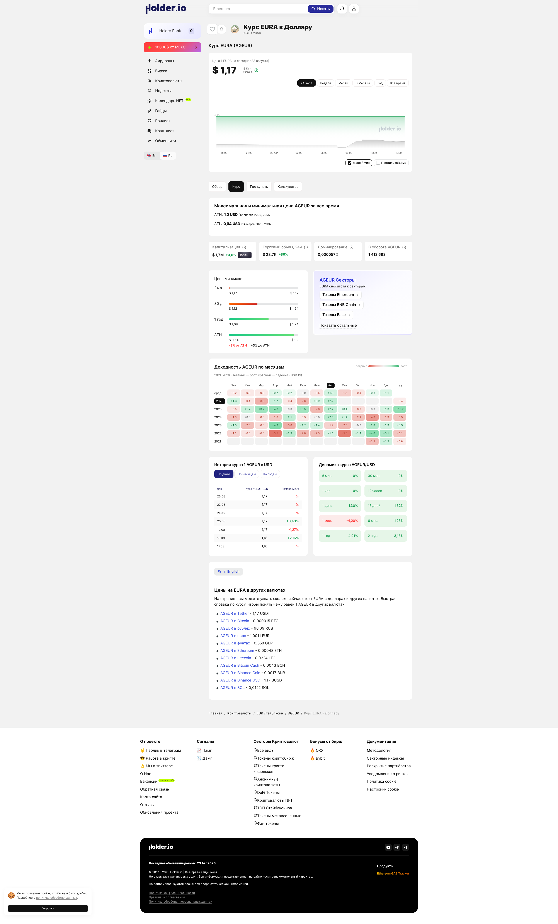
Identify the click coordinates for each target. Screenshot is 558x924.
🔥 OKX (316, 750)
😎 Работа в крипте (157, 758)
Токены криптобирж (275, 758)
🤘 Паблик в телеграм (160, 750)
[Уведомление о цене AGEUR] (221, 29)
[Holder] (161, 847)
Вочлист (162, 121)
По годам (270, 474)
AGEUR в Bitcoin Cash (239, 665)
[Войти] (354, 9)
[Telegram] (397, 847)
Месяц (343, 83)
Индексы (163, 91)
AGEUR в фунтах (235, 643)
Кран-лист (164, 131)
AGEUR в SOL (232, 687)
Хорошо (48, 908)
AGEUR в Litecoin (235, 658)
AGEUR (293, 713)
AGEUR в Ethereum (237, 650)
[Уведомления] (342, 9)
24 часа (306, 83)
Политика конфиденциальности (172, 893)
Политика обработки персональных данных (180, 901)
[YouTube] (388, 847)
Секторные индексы (385, 758)
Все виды (265, 750)
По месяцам (247, 474)
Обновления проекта (159, 812)
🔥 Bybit (317, 758)
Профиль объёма (393, 162)
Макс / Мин (361, 162)
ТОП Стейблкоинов (274, 808)
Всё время (397, 83)
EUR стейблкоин (270, 713)
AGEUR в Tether (234, 613)
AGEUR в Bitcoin (234, 621)
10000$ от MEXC (170, 47)
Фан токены (268, 823)
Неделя (325, 83)
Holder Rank (170, 31)
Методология (379, 750)
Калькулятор (288, 186)
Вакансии (148, 781)
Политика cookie (381, 781)
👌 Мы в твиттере (156, 766)
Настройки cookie (383, 789)
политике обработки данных (56, 897)
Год (380, 83)
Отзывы (147, 805)
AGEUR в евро (233, 636)
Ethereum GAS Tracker (393, 873)
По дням (224, 474)
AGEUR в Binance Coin (240, 673)
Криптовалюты (168, 81)
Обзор (217, 186)
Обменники (165, 141)
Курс (236, 186)
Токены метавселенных (279, 816)
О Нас (145, 774)
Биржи (161, 71)
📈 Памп (204, 750)
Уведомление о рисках (387, 774)
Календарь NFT (169, 101)
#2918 (244, 255)
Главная (215, 713)
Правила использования (167, 897)
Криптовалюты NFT (275, 800)
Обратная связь (154, 789)
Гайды (161, 111)
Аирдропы (164, 61)
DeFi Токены (268, 792)
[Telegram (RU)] (405, 847)
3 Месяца (363, 83)
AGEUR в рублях (235, 628)
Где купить (259, 186)
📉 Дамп (205, 758)
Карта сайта (151, 797)
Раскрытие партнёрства (389, 766)
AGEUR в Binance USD (240, 680)
